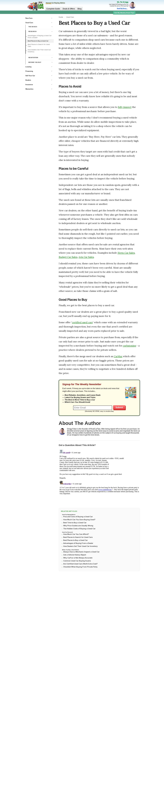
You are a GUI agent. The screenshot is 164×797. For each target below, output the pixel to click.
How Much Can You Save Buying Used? (79, 520)
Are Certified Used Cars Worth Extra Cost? (80, 564)
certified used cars (82, 322)
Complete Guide (53, 9)
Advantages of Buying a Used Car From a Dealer (40, 36)
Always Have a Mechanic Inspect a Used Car (81, 552)
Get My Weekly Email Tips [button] (124, 13)
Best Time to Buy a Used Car (74, 523)
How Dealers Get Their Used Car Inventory (39, 51)
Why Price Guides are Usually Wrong (78, 526)
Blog (80, 9)
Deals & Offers (69, 9)
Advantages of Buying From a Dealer (78, 543)
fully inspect (124, 107)
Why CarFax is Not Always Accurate (77, 558)
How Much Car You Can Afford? (76, 534)
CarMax (118, 356)
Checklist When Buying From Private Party (80, 567)
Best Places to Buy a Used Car (38, 41)
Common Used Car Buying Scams (77, 561)
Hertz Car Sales (126, 252)
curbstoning (129, 345)
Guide (61, 17)
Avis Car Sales (86, 257)
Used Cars (70, 17)
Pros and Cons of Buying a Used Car (78, 517)
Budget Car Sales (68, 257)
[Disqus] (99, 476)
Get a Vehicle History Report (74, 555)
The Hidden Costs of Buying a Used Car (79, 529)
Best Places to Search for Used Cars (39, 45)
